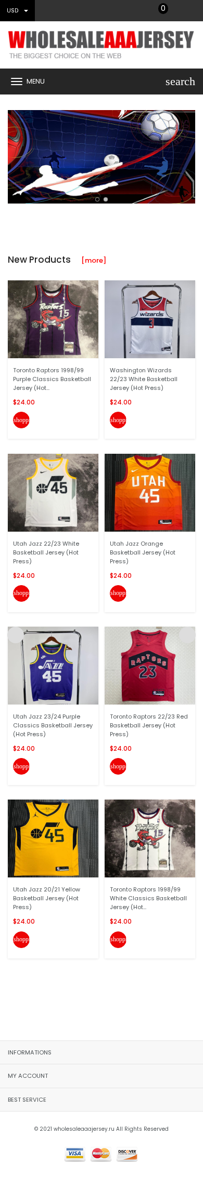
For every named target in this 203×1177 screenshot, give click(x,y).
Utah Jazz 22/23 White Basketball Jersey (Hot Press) (46, 552)
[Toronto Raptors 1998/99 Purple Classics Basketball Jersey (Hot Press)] (53, 319)
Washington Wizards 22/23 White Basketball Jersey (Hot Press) (143, 379)
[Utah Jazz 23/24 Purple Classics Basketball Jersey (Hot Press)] (53, 665)
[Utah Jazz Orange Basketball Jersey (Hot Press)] (150, 492)
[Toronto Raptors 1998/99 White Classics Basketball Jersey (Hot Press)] (150, 838)
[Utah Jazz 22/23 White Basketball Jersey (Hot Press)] (53, 492)
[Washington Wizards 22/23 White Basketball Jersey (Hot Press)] (150, 319)
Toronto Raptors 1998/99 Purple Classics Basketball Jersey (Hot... (52, 379)
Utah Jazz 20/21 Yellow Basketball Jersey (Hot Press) (46, 898)
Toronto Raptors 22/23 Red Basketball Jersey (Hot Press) (149, 725)
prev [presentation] (15, 154)
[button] (97, 199)
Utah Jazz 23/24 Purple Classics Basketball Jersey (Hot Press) (53, 725)
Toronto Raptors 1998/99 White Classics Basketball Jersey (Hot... (148, 898)
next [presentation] (187, 154)
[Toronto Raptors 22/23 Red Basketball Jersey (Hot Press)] (150, 665)
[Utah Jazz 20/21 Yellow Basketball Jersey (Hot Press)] (53, 838)
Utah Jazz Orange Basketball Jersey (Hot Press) (142, 552)
